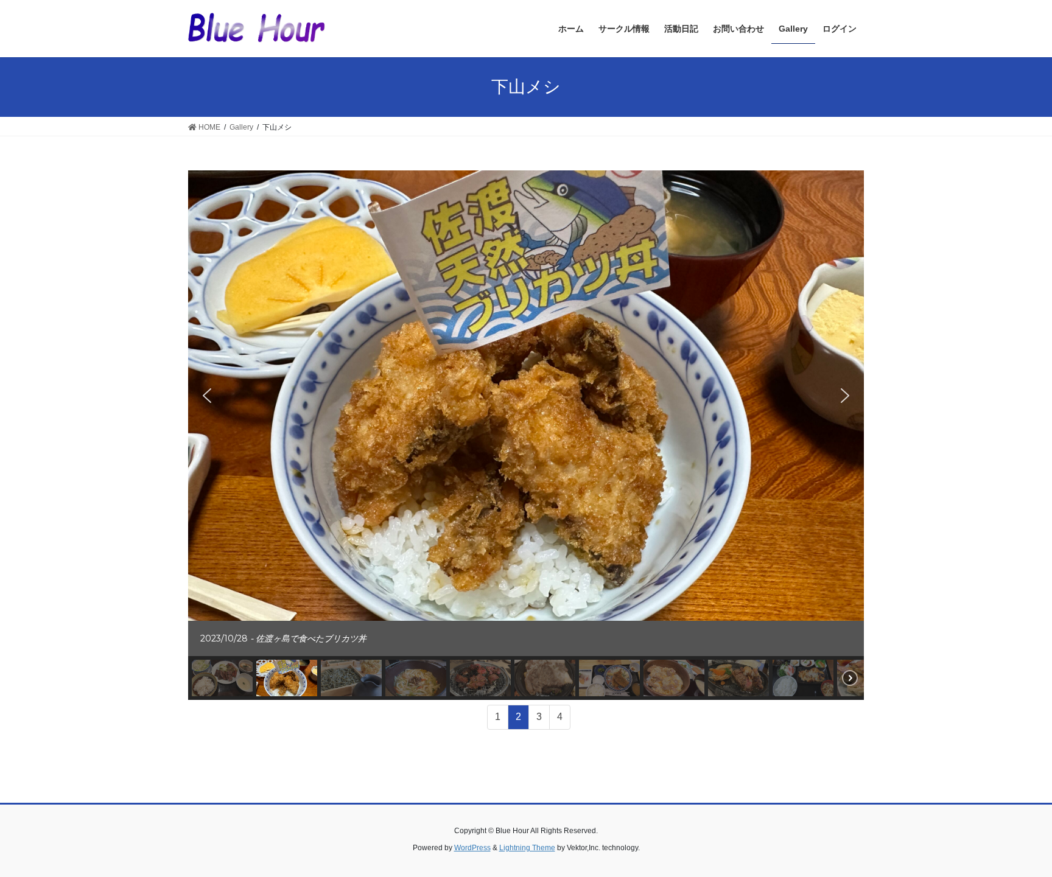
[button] (207, 395)
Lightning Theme (527, 848)
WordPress (472, 848)
